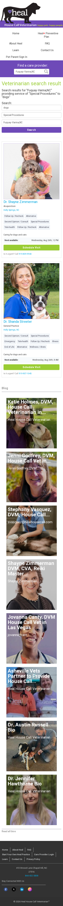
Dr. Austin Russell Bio (28, 727)
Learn (15, 50)
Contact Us (47, 50)
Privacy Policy (33, 859)
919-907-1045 (25, 373)
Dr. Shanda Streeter (18, 322)
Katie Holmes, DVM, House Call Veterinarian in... (30, 407)
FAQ (47, 43)
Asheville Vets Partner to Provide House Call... (29, 676)
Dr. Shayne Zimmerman (20, 202)
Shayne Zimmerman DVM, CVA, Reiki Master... (31, 568)
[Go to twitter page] (14, 889)
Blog (5, 388)
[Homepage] (31, 14)
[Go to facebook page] (6, 889)
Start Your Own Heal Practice (16, 854)
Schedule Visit (31, 247)
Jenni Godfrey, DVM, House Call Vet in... (31, 458)
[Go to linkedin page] (22, 889)
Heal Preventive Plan (48, 35)
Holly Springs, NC (11, 210)
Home (15, 33)
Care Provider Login (44, 854)
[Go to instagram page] (30, 889)
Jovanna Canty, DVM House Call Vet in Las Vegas (31, 622)
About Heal (15, 43)
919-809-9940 (25, 254)
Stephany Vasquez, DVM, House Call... (29, 511)
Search (31, 129)
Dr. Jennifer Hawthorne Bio (25, 781)
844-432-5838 (31, 875)
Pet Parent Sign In (16, 57)
